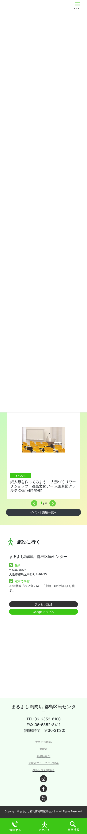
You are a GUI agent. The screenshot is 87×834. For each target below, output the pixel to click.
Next (51, 502)
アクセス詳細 (43, 604)
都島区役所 (43, 756)
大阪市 (43, 749)
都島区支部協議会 (43, 770)
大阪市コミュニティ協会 (44, 763)
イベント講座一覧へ (43, 512)
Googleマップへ (43, 612)
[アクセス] (44, 826)
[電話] (15, 826)
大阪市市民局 (43, 742)
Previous (33, 502)
